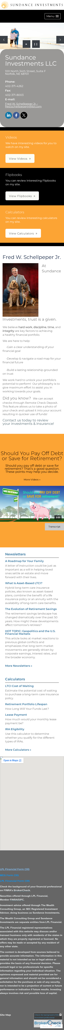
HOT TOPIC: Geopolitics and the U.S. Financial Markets (30, 632)
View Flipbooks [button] (20, 196)
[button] (53, 16)
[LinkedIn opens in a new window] (8, 115)
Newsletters (15, 554)
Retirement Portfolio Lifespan (26, 704)
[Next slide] (60, 40)
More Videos (32, 479)
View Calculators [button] (21, 233)
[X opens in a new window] (23, 115)
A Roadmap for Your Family (24, 561)
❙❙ (36, 44)
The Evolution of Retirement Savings (31, 609)
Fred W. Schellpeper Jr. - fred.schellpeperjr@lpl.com (23, 105)
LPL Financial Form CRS (15, 869)
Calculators (15, 679)
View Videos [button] (18, 158)
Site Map (5, 1014)
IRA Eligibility (14, 729)
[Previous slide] (4, 40)
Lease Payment (16, 714)
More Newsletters (18, 665)
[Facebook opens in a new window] (16, 115)
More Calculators (18, 749)
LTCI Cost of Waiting (19, 686)
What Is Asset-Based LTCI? (23, 583)
